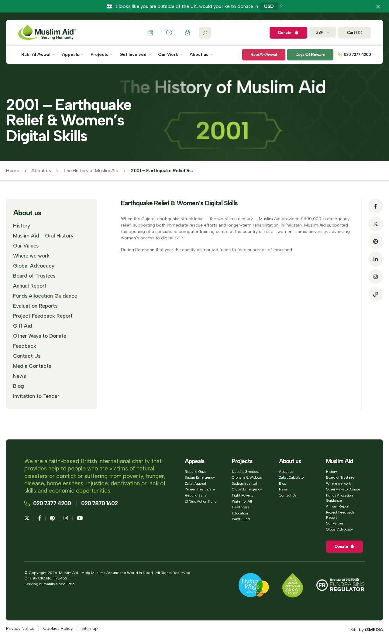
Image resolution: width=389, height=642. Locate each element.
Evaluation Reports (35, 306)
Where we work (31, 256)
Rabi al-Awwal (263, 54)
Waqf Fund (241, 519)
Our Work (168, 55)
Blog (18, 386)
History (21, 226)
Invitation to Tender (36, 396)
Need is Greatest (245, 472)
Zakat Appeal (195, 483)
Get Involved (133, 55)
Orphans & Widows (247, 477)
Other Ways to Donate (39, 336)
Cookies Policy (58, 629)
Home (12, 170)
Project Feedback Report (43, 316)
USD (269, 6)
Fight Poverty (242, 495)
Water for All (242, 501)
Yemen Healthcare (200, 489)
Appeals (71, 55)
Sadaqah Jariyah (245, 483)
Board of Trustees (34, 276)
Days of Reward (310, 54)
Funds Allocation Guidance (45, 296)
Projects (100, 55)
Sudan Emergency (200, 477)
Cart (354, 32)
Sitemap (89, 629)
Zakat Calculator (292, 477)
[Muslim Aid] (47, 33)
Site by (366, 629)
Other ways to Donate (343, 489)
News (19, 376)
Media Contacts (32, 366)
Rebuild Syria (195, 495)
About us (199, 55)
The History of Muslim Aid (90, 170)
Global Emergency (247, 489)
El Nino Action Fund (201, 501)
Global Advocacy (33, 266)
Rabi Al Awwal (36, 55)
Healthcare (241, 507)
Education (240, 513)
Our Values (26, 246)
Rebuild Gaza (196, 472)
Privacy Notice (20, 629)
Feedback (24, 346)
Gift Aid (22, 326)
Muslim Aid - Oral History (43, 236)
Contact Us (26, 356)
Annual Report (29, 286)
